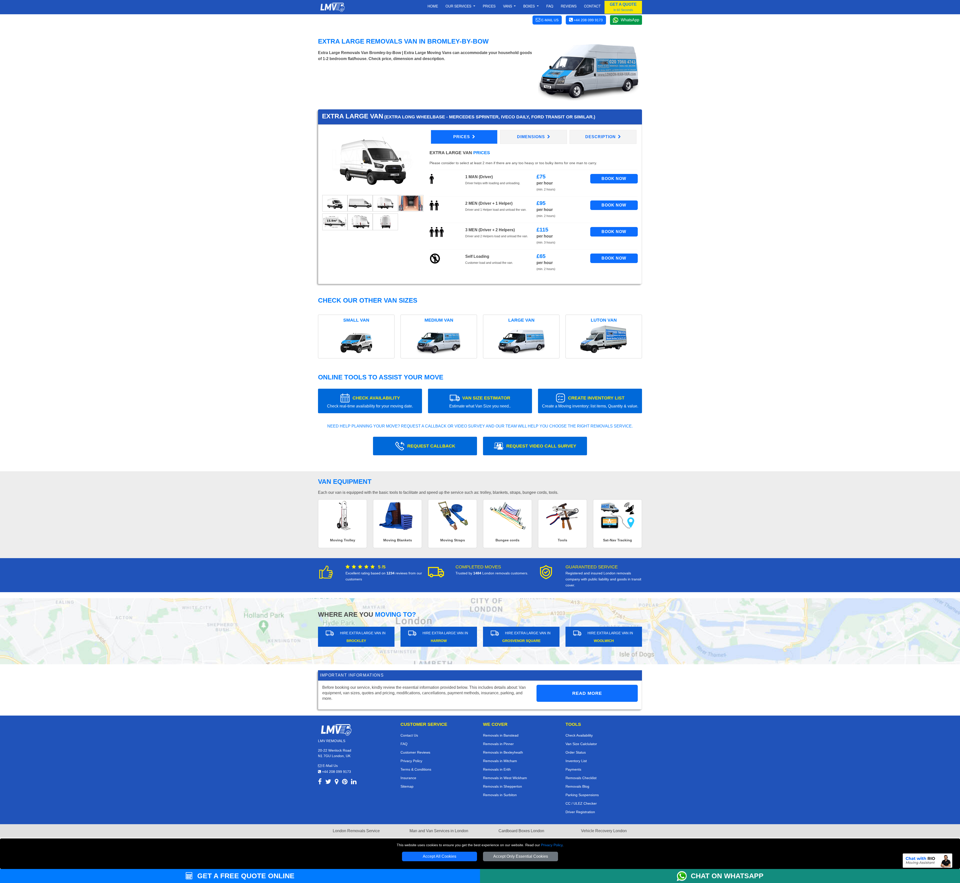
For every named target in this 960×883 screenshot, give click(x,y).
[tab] (335, 203)
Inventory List (576, 761)
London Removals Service (356, 831)
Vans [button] (508, 6)
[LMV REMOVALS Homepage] (332, 7)
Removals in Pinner (498, 744)
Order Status (576, 752)
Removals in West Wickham (505, 778)
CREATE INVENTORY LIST (590, 401)
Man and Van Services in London (439, 831)
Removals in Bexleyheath (503, 752)
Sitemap (407, 786)
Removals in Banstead (500, 735)
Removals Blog (577, 786)
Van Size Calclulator (581, 744)
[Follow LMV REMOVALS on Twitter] (328, 782)
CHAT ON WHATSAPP (727, 876)
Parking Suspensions (582, 795)
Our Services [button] (459, 6)
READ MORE (587, 693)
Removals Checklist (581, 778)
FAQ (404, 744)
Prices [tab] (462, 137)
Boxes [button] (529, 6)
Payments (573, 769)
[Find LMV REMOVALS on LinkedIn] (353, 782)
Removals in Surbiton (500, 795)
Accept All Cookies (439, 856)
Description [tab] (601, 137)
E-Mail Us (330, 766)
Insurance (408, 778)
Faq (549, 6)
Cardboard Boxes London (521, 831)
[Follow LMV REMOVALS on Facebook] (320, 782)
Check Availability (579, 735)
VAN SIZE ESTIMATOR (480, 401)
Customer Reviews (415, 752)
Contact (592, 6)
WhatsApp (630, 20)
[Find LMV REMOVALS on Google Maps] (336, 782)
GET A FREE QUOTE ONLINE (244, 876)
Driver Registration (580, 812)
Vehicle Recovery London (604, 831)
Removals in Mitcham (500, 761)
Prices (489, 6)
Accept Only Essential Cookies (520, 856)
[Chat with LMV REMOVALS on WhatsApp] (684, 876)
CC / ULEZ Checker (581, 803)
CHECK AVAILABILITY (370, 401)
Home (433, 6)
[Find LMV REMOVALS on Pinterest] (345, 782)
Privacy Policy (551, 845)
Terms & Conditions (415, 769)
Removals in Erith (497, 769)
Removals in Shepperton (502, 786)
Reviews (568, 6)
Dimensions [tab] (531, 137)
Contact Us (409, 735)
